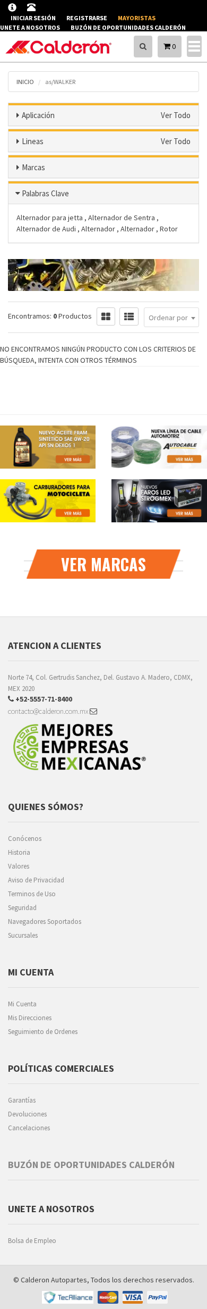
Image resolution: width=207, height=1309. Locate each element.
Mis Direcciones (29, 1017)
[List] (129, 316)
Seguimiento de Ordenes (42, 1031)
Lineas (33, 141)
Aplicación (38, 115)
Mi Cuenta (22, 1003)
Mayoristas (137, 18)
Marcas (33, 167)
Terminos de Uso (32, 893)
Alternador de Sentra (122, 217)
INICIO (25, 82)
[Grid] (106, 316)
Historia (19, 852)
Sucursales (23, 935)
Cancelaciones (29, 1127)
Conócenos (24, 838)
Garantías (22, 1100)
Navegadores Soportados (44, 921)
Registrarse (86, 18)
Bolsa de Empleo (32, 1240)
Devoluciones (27, 1114)
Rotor (169, 229)
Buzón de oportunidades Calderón (128, 27)
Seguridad (22, 907)
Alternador (99, 229)
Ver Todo (176, 115)
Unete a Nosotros (30, 27)
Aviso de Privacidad (36, 880)
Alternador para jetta (50, 217)
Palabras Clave (45, 193)
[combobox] (171, 317)
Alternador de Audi (46, 229)
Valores (18, 866)
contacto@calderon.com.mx (49, 711)
